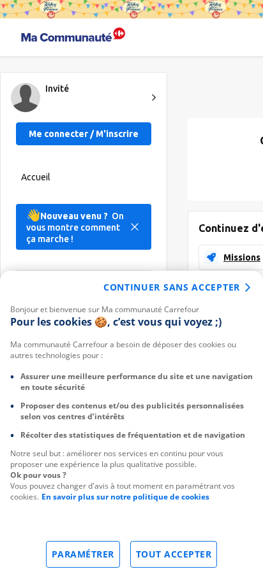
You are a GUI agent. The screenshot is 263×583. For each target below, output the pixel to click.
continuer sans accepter (171, 287)
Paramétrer (83, 554)
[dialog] (131, 427)
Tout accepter (174, 554)
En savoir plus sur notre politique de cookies (125, 496)
